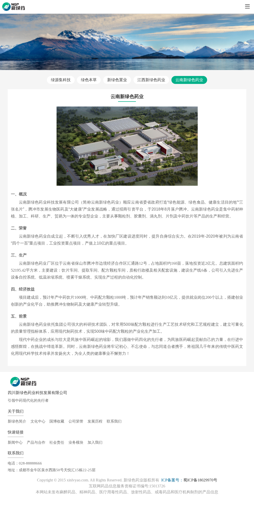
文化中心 (38, 421)
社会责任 (56, 442)
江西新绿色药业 (151, 80)
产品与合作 (36, 442)
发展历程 (95, 421)
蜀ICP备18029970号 (200, 480)
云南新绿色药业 (189, 80)
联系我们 (114, 421)
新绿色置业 (117, 80)
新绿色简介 (17, 421)
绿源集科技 (61, 80)
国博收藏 (56, 421)
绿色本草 (89, 80)
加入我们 (95, 442)
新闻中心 (15, 442)
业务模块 (75, 442)
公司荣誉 (75, 421)
